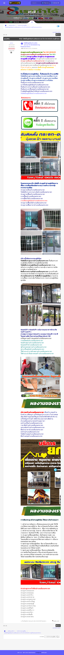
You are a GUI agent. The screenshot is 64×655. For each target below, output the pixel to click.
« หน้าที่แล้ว (54, 32)
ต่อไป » (59, 32)
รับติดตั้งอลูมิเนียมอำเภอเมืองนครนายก (34, 93)
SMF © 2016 (25, 652)
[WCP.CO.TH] (15, 2)
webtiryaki (44, 652)
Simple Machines (31, 652)
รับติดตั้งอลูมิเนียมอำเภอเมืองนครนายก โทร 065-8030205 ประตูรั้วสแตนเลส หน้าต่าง (30, 44)
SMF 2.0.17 (19, 652)
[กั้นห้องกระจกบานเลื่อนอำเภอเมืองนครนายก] (39, 112)
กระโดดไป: (42, 636)
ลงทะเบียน (47, 18)
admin (11, 43)
